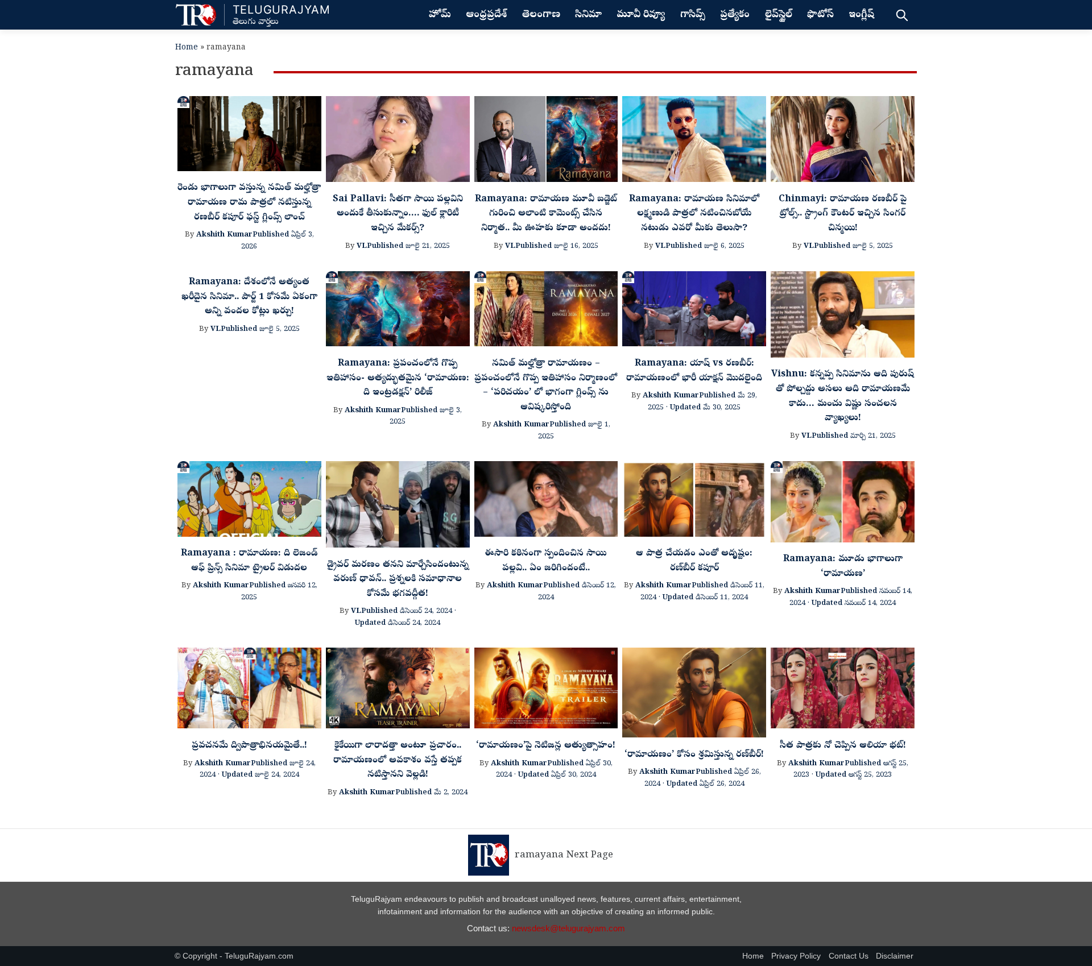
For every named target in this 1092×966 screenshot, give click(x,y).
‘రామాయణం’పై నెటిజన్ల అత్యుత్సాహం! (545, 746)
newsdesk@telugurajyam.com (568, 928)
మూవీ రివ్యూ (641, 15)
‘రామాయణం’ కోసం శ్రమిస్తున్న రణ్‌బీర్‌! (694, 755)
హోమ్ (440, 15)
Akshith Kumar (224, 235)
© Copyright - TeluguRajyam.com (234, 956)
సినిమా (588, 15)
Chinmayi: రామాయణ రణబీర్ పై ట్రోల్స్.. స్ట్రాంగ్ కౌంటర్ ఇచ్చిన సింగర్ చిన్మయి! (843, 214)
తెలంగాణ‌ (541, 15)
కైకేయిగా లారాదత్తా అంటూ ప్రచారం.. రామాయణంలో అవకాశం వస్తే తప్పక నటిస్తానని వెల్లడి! (397, 760)
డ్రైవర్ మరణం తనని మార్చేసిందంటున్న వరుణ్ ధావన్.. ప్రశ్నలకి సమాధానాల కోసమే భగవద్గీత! (398, 579)
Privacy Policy (796, 956)
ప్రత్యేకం (735, 15)
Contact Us (848, 956)
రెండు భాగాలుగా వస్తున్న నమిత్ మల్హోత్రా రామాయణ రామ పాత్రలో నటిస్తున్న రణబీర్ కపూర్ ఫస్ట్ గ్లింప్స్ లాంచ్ (249, 202)
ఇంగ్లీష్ (861, 15)
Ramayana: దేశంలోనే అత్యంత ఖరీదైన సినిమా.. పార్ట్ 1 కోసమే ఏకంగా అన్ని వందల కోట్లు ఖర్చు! (249, 297)
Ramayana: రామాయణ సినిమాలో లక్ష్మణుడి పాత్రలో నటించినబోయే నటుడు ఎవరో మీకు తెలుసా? (694, 214)
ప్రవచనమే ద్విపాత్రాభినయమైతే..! (249, 746)
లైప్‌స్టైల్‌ (778, 15)
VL (362, 246)
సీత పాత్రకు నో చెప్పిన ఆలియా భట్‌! (843, 746)
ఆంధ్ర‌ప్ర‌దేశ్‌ (486, 15)
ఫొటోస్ (820, 15)
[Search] (901, 15)
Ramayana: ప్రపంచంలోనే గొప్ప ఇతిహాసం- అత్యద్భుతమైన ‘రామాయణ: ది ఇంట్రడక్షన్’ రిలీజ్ (397, 378)
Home (186, 48)
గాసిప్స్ (692, 15)
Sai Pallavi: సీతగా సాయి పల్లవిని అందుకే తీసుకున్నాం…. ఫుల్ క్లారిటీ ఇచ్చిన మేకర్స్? (398, 214)
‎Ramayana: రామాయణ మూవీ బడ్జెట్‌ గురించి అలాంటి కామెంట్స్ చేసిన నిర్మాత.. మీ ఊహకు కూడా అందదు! (546, 214)
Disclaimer (894, 956)
